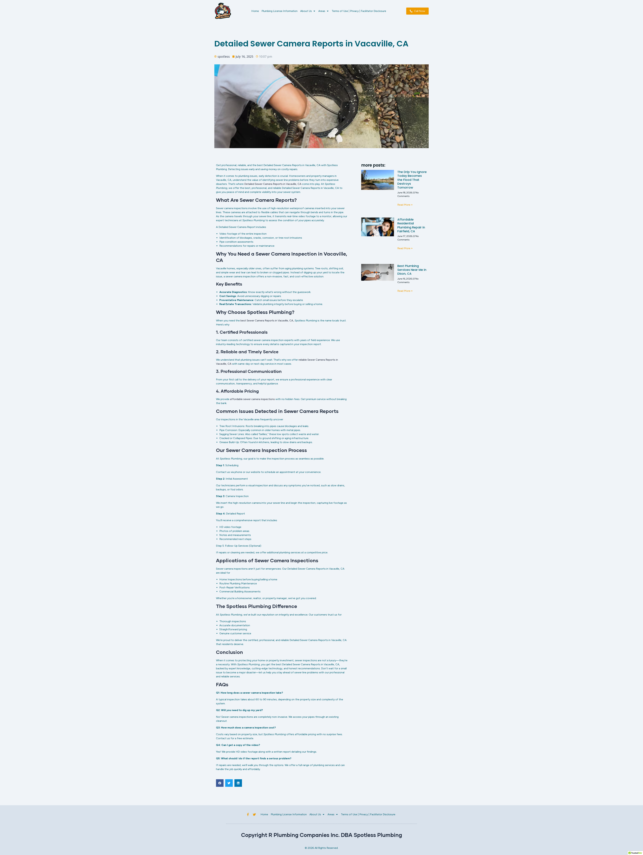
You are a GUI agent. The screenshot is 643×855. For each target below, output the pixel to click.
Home (255, 11)
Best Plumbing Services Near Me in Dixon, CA (411, 270)
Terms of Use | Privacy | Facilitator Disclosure (359, 11)
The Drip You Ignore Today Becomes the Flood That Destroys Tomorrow (412, 180)
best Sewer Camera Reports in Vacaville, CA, (267, 320)
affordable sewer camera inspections (252, 399)
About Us (306, 11)
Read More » (405, 204)
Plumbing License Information (280, 11)
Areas (321, 11)
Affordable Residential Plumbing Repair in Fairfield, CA (411, 225)
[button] (220, 783)
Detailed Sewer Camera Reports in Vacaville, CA (273, 184)
